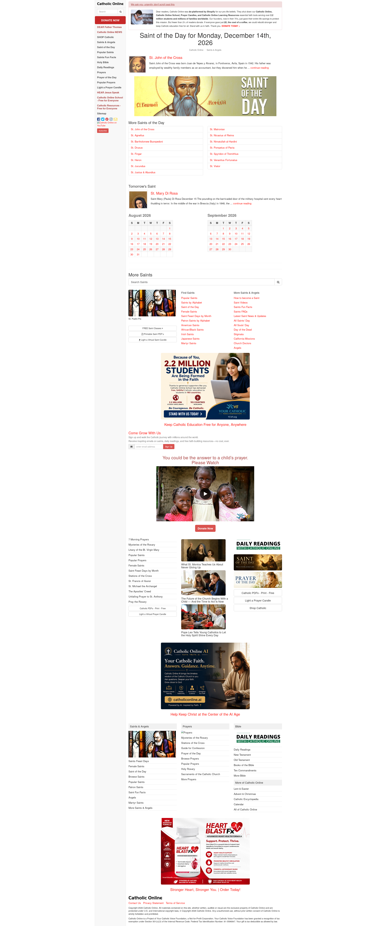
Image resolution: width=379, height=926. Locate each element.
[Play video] (205, 493)
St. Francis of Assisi (140, 581)
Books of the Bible (244, 765)
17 (138, 244)
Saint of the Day (190, 307)
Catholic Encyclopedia (246, 799)
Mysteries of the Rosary (142, 544)
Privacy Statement (153, 903)
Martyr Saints (188, 343)
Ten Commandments (245, 770)
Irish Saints (187, 334)
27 (157, 249)
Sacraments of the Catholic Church (200, 774)
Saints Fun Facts (243, 307)
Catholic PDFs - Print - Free (153, 608)
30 (131, 254)
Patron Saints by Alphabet (195, 320)
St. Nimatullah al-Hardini (223, 141)
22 (169, 244)
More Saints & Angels (140, 808)
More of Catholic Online (249, 782)
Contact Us (135, 903)
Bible (238, 726)
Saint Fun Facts (137, 792)
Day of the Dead (243, 329)
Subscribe (103, 130)
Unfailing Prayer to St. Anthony (146, 596)
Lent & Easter (241, 788)
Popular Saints (189, 298)
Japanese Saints (190, 338)
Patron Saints (136, 787)
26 (150, 249)
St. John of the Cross (165, 57)
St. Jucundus (138, 166)
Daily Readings (242, 749)
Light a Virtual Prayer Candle (152, 614)
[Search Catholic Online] (120, 11)
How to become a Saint (246, 298)
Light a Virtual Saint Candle (153, 339)
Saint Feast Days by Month (196, 316)
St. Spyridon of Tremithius (224, 154)
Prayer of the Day (191, 753)
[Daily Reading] (258, 545)
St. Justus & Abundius (143, 172)
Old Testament (242, 760)
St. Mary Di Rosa (164, 193)
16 (131, 244)
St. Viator (215, 166)
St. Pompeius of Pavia (222, 147)
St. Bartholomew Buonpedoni (147, 141)
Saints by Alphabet (191, 302)
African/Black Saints (192, 329)
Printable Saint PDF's (153, 333)
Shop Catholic (258, 608)
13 (157, 238)
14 (163, 238)
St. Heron (136, 160)
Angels (237, 348)
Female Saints (189, 311)
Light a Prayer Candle (258, 600)
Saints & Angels (214, 49)
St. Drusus (137, 147)
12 (150, 238)
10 (138, 238)
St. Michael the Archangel (143, 586)
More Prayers (188, 779)
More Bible (240, 775)
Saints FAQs (241, 311)
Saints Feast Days (139, 761)
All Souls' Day (241, 325)
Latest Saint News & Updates (250, 316)
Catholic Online (196, 49)
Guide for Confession (193, 748)
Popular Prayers (137, 560)
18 (144, 244)
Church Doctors (242, 343)
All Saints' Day (242, 320)
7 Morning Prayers (139, 539)
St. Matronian (217, 129)
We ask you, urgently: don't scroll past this (153, 4)
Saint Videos (241, 302)
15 (169, 238)
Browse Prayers (190, 758)
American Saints (190, 325)
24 (138, 249)
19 (150, 244)
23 (131, 249)
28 (163, 249)
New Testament (242, 754)
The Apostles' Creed (140, 591)
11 (144, 238)
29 (169, 249)
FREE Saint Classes (152, 328)
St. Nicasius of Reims (222, 135)
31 (138, 254)
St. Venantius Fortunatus (223, 160)
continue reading (259, 67)
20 (157, 244)
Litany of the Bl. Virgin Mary (144, 549)
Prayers (187, 726)
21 (163, 244)
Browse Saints (136, 776)
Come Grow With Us (145, 432)
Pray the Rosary (138, 601)
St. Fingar (136, 154)
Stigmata (239, 334)
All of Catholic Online (245, 809)
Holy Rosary (188, 769)
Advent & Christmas (245, 794)
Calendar (239, 804)
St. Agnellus (137, 135)
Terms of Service (175, 903)
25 (144, 249)
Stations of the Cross (140, 576)
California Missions (244, 338)
